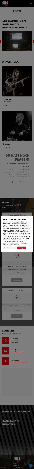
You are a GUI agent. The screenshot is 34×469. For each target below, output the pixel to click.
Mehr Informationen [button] (9, 248)
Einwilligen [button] (22, 248)
